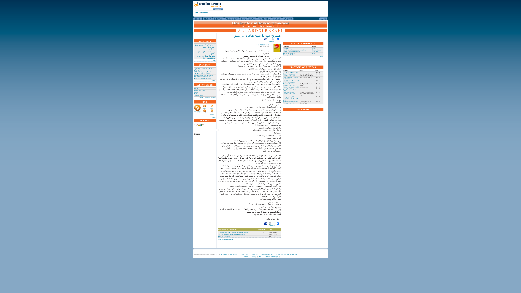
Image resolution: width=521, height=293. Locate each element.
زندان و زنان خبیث (209, 47)
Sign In (197, 12)
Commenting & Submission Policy (287, 254)
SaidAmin (315, 51)
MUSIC (207, 18)
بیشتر (214, 60)
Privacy (253, 256)
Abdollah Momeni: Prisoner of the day (289, 92)
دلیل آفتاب (211, 49)
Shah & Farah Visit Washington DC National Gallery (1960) (204, 75)
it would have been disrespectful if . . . (294, 50)
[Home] (207, 7)
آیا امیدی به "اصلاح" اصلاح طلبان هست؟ (206, 53)
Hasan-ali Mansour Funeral (202, 78)
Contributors (234, 254)
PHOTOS (218, 18)
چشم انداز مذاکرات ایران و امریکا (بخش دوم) (206, 57)
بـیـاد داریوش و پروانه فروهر (202, 73)
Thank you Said (288, 55)
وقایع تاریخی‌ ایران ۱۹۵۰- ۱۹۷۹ (202, 71)
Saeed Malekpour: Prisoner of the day (289, 74)
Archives (224, 254)
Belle (195, 94)
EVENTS (288, 18)
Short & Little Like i (224, 236)
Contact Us (254, 254)
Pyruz (196, 92)
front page (197, 111)
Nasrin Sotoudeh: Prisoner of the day (289, 84)
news (211, 108)
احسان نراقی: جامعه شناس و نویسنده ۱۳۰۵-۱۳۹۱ (291, 81)
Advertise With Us (267, 254)
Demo (313, 48)
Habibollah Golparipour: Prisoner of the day (290, 102)
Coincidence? (287, 48)
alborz (314, 55)
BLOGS (276, 18)
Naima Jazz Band (199, 90)
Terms (246, 256)
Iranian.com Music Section (207, 97)
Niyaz (196, 88)
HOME (198, 18)
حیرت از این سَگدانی (289, 53)
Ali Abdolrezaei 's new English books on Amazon (233, 232)
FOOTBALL (264, 18)
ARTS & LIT (232, 18)
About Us (245, 254)
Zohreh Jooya (198, 95)
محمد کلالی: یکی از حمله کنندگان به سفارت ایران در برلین (290, 98)
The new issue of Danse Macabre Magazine (231, 234)
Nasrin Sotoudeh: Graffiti (291, 87)
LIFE (243, 18)
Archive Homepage (271, 256)
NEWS (252, 18)
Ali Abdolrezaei (263, 45)
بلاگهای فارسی (212, 113)
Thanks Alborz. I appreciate (291, 51)
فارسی (323, 18)
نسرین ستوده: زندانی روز (290, 72)
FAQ (260, 256)
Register (204, 12)
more (214, 80)
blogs (204, 108)
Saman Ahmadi (316, 50)
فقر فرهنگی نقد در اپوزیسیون (205, 45)
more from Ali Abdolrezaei (225, 239)
